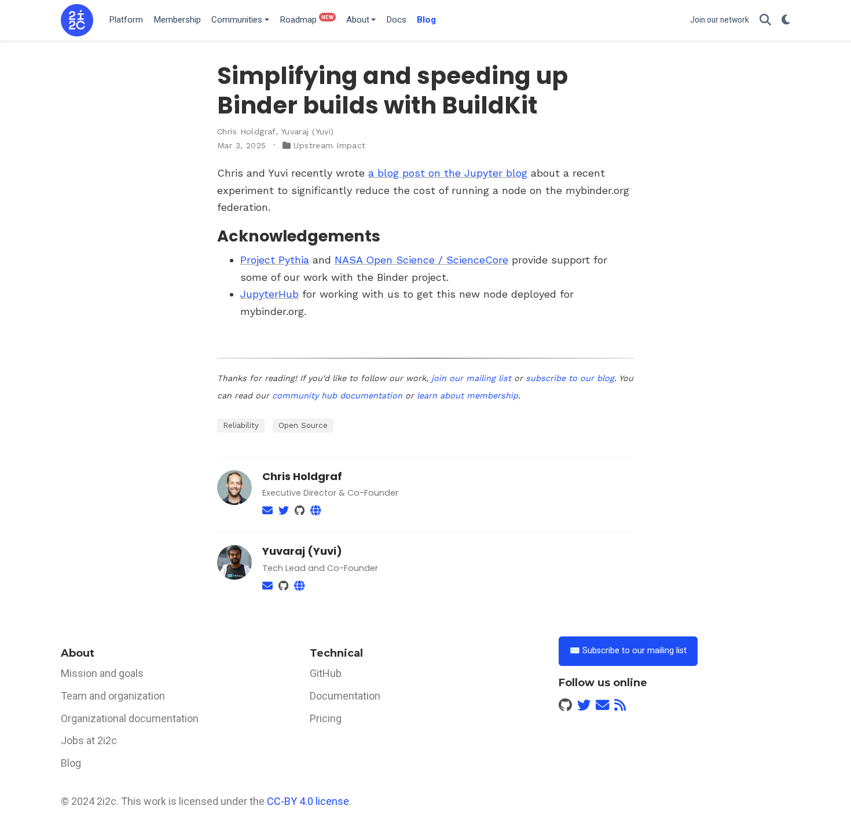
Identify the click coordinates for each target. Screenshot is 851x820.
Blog (71, 763)
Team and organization (113, 696)
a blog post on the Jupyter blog (447, 173)
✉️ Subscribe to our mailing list (628, 651)
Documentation (345, 696)
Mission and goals (102, 673)
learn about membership (467, 395)
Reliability (241, 425)
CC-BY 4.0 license (308, 801)
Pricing (326, 718)
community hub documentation (337, 395)
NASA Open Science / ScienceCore (421, 260)
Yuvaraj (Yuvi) (307, 131)
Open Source (303, 425)
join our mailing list (471, 378)
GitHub (326, 673)
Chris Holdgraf (246, 131)
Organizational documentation (130, 718)
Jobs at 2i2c (89, 740)
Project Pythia (274, 260)
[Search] (765, 20)
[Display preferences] (786, 20)
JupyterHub (269, 294)
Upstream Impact (329, 145)
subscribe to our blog (570, 378)
